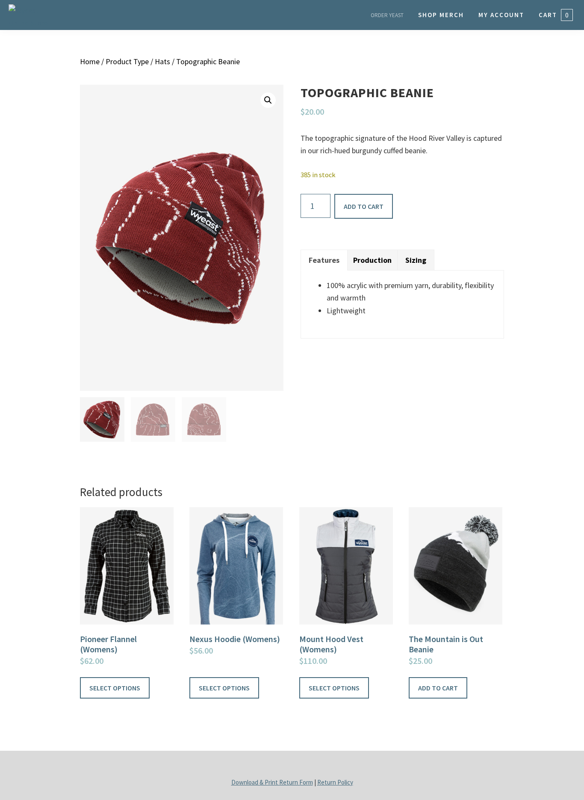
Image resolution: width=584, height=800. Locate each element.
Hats (162, 61)
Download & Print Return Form (272, 782)
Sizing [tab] (415, 260)
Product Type (127, 61)
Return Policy (335, 782)
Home (90, 61)
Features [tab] (324, 260)
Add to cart (363, 206)
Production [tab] (372, 260)
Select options (114, 688)
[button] (268, 100)
